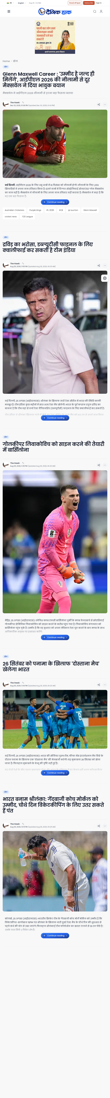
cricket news (11, 216)
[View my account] (101, 11)
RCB (61, 210)
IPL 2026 (50, 210)
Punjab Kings (35, 210)
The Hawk (15, 102)
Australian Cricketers (14, 210)
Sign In (99, 3)
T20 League (27, 216)
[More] (98, 104)
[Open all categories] (9, 11)
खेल (15, 61)
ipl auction (73, 210)
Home (6, 61)
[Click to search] (94, 11)
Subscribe (89, 3)
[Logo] (55, 11)
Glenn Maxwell (90, 210)
